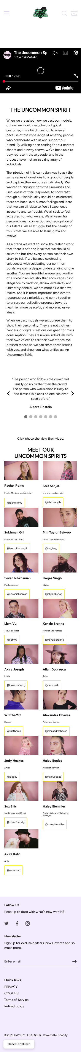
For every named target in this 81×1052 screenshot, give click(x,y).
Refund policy (14, 1006)
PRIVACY (10, 987)
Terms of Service (16, 1000)
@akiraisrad (13, 870)
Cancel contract (19, 1044)
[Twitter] (6, 923)
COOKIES (11, 993)
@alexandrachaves (56, 730)
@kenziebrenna (54, 639)
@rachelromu (14, 502)
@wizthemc (14, 730)
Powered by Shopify (55, 1035)
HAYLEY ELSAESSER (28, 1035)
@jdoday (12, 776)
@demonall (52, 685)
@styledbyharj (53, 593)
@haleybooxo (53, 776)
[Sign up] (74, 961)
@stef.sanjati (53, 502)
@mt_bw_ (51, 548)
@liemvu (12, 639)
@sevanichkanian (17, 593)
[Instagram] (27, 923)
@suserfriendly (16, 822)
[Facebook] (17, 923)
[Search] (64, 14)
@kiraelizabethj (16, 685)
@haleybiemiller (54, 824)
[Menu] (7, 13)
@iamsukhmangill (17, 548)
